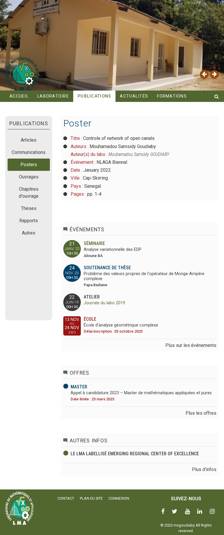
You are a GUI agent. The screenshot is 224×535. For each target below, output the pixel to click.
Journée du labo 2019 (104, 302)
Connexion (118, 498)
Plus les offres (201, 413)
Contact (65, 498)
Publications (94, 96)
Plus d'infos (204, 469)
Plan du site (91, 498)
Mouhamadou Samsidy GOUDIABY (138, 154)
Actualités (134, 96)
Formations (172, 96)
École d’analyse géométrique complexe (121, 325)
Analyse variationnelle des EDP (112, 249)
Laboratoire (53, 96)
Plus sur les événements (190, 345)
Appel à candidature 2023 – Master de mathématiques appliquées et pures (141, 392)
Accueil (19, 96)
